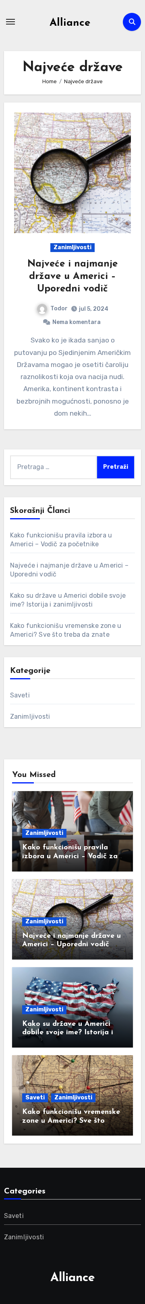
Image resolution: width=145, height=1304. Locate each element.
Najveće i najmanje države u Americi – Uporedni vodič (72, 276)
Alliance (70, 23)
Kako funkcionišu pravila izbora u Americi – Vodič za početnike (70, 856)
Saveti (20, 695)
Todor (59, 308)
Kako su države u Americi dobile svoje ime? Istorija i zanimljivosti (67, 1033)
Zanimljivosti (72, 247)
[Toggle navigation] (10, 22)
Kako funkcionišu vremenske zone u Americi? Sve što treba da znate (71, 1121)
